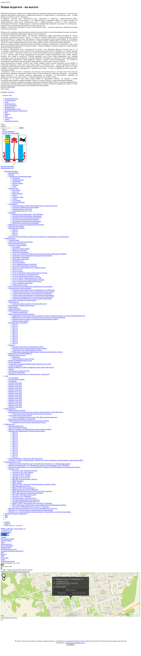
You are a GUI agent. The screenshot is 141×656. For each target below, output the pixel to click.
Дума (6, 376)
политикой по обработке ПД (75, 643)
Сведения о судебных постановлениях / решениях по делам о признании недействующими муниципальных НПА (45, 460)
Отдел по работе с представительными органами (28, 279)
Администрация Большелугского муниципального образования (33, 292)
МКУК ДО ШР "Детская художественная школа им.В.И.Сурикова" (34, 484)
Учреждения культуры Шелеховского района (27, 350)
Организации (12, 204)
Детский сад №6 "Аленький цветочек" (25, 470)
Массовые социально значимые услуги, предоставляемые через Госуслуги (32, 508)
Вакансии (11, 345)
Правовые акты (10, 424)
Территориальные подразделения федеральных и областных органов (34, 205)
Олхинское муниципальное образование (25, 219)
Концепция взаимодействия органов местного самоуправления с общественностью (35, 412)
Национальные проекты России (18, 371)
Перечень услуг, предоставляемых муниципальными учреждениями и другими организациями (39, 512)
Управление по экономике (21, 257)
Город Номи (16, 190)
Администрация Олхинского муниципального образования (31, 293)
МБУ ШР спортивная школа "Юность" (25, 479)
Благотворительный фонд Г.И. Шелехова (21, 419)
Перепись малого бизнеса (20, 321)
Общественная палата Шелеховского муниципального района (28, 421)
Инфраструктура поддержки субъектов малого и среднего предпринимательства (38, 317)
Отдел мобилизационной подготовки (24, 266)
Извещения (16, 357)
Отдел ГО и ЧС (17, 269)
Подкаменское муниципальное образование (26, 221)
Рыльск (14, 195)
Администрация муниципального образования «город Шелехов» (33, 290)
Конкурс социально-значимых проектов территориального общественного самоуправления (38, 236)
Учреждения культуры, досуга (22, 211)
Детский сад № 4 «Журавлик (21, 496)
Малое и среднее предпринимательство (21, 314)
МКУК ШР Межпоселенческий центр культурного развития (32, 491)
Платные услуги (13, 469)
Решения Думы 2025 (15, 405)
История (11, 175)
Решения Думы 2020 (15, 396)
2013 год (15, 455)
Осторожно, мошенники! (16, 372)
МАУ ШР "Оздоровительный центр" (24, 494)
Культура (15, 185)
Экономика (16, 178)
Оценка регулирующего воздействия (20, 242)
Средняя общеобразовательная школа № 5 (26, 501)
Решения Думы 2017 (15, 391)
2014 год (15, 453)
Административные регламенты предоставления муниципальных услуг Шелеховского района (39, 464)
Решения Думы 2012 (15, 383)
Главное (11, 369)
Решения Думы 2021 (15, 398)
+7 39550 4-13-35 (6, 530)
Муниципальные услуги (13, 462)
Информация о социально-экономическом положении (26, 224)
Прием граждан (13, 302)
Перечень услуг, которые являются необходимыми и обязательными (30, 510)
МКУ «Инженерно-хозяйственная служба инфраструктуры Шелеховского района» (39, 505)
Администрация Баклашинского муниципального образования (33, 297)
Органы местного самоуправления (19, 288)
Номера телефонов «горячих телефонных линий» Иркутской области (31, 367)
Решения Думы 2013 (15, 384)
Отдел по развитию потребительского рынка (27, 281)
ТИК (6, 517)
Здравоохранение (18, 180)
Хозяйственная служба (19, 285)
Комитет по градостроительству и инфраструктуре (28, 267)
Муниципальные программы (17, 322)
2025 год (15, 233)
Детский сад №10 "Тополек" (21, 474)
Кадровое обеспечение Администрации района (27, 347)
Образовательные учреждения (22, 209)
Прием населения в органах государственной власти (29, 304)
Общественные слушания (16, 410)
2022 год (15, 336)
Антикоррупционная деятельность (16, 513)
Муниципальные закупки (16, 355)
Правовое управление (19, 250)
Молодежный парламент (16, 379)
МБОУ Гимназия (17, 481)
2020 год (15, 333)
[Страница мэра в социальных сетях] (1, 568)
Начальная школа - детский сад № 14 (24, 498)
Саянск (14, 199)
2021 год (15, 335)
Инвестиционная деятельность (18, 310)
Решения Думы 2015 (15, 388)
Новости (11, 92)
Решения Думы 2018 (15, 393)
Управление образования (20, 252)
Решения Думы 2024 (15, 403)
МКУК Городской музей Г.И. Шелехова (25, 489)
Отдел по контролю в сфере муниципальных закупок (29, 273)
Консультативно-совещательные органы (21, 305)
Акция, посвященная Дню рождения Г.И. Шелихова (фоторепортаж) (34, 417)
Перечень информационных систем (20, 360)
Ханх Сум (15, 192)
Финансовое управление (20, 259)
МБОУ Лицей (16, 482)
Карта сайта (5, 558)
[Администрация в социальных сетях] (1, 565)
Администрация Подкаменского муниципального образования (33, 295)
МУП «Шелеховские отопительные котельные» (27, 493)
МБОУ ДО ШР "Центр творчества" (23, 488)
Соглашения (12, 381)
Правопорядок (13, 307)
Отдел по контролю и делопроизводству (25, 274)
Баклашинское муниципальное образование (26, 218)
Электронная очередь (8, 561)
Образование (16, 181)
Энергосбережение (14, 309)
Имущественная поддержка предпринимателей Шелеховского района (35, 319)
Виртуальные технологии (21, 571)
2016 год (15, 326)
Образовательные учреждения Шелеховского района (29, 348)
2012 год (15, 457)
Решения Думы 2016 (15, 390)
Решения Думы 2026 (15, 407)
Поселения (12, 212)
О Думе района (13, 378)
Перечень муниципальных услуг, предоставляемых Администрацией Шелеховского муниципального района (44, 467)
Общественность (10, 408)
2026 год (15, 235)
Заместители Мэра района (20, 248)
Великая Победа (13, 173)
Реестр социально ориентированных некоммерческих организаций (30, 286)
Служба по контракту (15, 365)
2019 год (15, 331)
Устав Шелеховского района (17, 427)
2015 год (15, 324)
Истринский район (18, 202)
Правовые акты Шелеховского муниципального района (26, 431)
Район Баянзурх (17, 193)
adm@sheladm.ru (6, 532)
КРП (6, 515)
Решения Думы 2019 (15, 395)
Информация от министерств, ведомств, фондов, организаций (28, 374)
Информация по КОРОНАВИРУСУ (20, 353)
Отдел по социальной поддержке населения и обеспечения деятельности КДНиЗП (39, 254)
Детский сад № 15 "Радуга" (21, 477)
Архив (3, 559)
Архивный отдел (17, 261)
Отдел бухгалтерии (18, 262)
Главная (3, 537)
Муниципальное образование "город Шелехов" (27, 214)
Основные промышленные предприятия (25, 207)
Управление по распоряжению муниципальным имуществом (32, 255)
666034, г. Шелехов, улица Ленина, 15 (13, 528)
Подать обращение (14, 362)
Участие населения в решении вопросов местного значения (31, 414)
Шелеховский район (11, 171)
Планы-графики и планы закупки (23, 359)
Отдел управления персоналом (22, 283)
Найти (21, 128)
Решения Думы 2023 (15, 402)
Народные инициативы (16, 226)
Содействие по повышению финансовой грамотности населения (29, 364)
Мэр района (16, 247)
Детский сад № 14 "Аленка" (21, 476)
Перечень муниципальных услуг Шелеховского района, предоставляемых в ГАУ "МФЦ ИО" (38, 465)
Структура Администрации (17, 245)
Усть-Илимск (16, 200)
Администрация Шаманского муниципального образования (32, 298)
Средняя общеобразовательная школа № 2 (26, 500)
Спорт (14, 187)
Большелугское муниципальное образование (27, 216)
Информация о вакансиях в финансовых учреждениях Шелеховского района (37, 352)
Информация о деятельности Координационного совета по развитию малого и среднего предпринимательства (48, 316)
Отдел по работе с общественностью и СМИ (26, 278)
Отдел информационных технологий (24, 264)
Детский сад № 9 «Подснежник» (23, 472)
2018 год (15, 329)
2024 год (15, 231)
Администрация (10, 238)
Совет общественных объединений (20, 415)
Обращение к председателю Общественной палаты (29, 422)
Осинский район (17, 197)
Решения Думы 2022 (15, 400)
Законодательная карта (15, 426)
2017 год (15, 328)
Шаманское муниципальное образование (25, 223)
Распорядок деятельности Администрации (22, 300)
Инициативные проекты (16, 228)
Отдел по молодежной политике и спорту (26, 276)
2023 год (15, 230)
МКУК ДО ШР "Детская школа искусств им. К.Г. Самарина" (32, 503)
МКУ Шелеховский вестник (21, 486)
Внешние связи (13, 188)
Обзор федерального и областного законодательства (25, 458)
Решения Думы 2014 (15, 386)
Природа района (17, 183)
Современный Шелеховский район (19, 176)
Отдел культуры (17, 271)
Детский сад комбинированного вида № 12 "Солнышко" (30, 507)
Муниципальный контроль (17, 243)
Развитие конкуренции (19, 312)
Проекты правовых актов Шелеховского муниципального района (30, 429)
